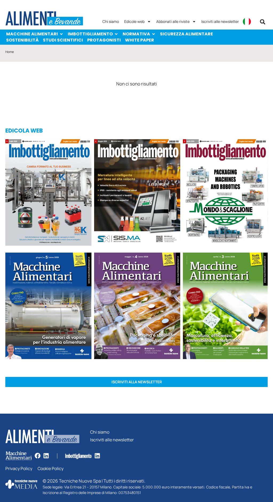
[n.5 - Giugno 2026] (48, 307)
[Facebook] (38, 456)
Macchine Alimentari (32, 34)
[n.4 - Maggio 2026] (137, 193)
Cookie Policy (50, 468)
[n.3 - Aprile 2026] (225, 193)
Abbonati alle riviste (173, 21)
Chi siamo (110, 21)
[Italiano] (247, 22)
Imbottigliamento (90, 34)
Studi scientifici (63, 40)
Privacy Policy (18, 468)
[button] (263, 22)
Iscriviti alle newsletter (220, 21)
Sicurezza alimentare (186, 34)
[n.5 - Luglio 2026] (48, 193)
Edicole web (134, 21)
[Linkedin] (46, 456)
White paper (139, 40)
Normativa (136, 34)
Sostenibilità (22, 40)
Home (9, 52)
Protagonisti (104, 40)
